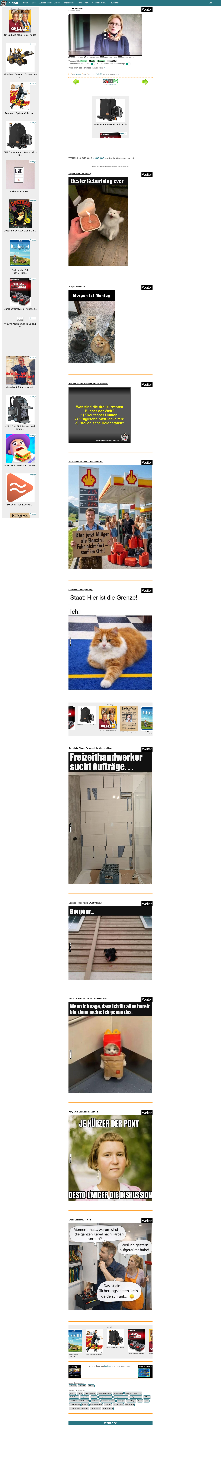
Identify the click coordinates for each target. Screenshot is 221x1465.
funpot (13, 2)
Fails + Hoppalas (90, 1393)
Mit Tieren (147, 1397)
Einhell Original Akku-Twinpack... (20, 263)
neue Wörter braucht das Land (79, 1401)
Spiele (147, 1401)
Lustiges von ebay (135, 1397)
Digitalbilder (69, 3)
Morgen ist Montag (76, 286)
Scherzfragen (131, 1401)
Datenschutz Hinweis (110, 84)
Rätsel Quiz (120, 1401)
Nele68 (99, 74)
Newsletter (114, 3)
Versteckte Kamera (96, 1404)
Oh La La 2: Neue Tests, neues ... (79, 730)
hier (105, 68)
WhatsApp (108, 1404)
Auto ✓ (83, 61)
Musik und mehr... (99, 3)
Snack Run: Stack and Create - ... (20, 421)
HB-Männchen (118, 1393)
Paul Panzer (95, 1401)
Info (89, 74)
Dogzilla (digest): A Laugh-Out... (20, 185)
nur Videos (82, 1385)
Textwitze (85, 1404)
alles (34, 3)
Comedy (72, 1393)
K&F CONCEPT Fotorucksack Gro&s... (20, 382)
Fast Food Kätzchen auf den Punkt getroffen (87, 998)
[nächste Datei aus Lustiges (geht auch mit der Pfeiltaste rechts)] (145, 84)
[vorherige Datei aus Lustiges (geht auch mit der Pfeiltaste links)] (76, 84)
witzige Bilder (129, 1404)
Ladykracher (85, 1397)
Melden (85, 74)
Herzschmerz (83, 3)
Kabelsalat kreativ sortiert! (79, 1220)
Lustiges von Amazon (121, 1397)
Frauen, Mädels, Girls (104, 1393)
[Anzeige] (20, 24)
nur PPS (91, 1385)
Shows (140, 1401)
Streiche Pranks (75, 1404)
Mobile (92, 61)
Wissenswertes (118, 1404)
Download (79, 74)
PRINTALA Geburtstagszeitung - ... (20, 499)
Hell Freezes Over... (20, 146)
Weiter (147, 9)
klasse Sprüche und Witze (133, 1393)
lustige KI (94, 1397)
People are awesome (108, 1401)
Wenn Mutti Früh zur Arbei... (20, 342)
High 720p (112, 61)
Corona (79, 1393)
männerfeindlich (108, 1408)
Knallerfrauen (74, 1397)
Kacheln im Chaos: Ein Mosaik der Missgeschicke (90, 748)
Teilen (73, 74)
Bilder (49, 3)
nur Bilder (73, 1385)
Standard (101, 61)
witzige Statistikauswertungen (79, 1408)
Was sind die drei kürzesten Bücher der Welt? (88, 384)
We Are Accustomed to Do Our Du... (20, 279)
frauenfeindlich (95, 1408)
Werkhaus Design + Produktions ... (20, 30)
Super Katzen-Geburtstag (79, 174)
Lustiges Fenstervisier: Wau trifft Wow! (85, 903)
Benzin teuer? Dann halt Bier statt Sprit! (85, 462)
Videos (57, 3)
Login (211, 3)
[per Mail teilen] (110, 82)
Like (70, 74)
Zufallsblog (73, 1367)
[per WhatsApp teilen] (115, 82)
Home (25, 3)
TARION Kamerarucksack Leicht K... (20, 108)
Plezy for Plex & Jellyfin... (20, 459)
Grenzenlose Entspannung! (80, 590)
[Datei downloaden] (110, 222)
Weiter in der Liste (145, 1367)
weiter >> (110, 1422)
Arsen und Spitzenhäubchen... (20, 68)
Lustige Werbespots (105, 1397)
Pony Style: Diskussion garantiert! (83, 1112)
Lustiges (42, 3)
